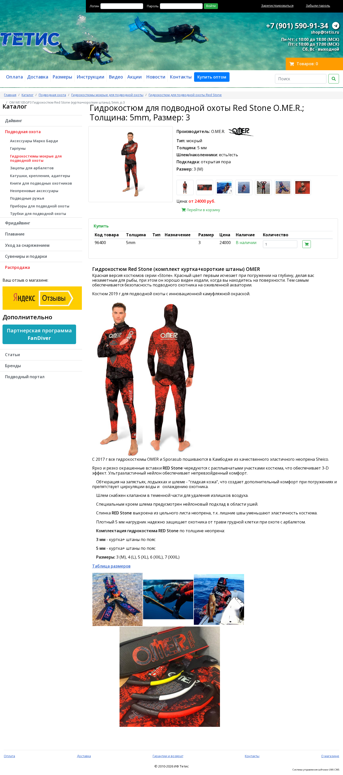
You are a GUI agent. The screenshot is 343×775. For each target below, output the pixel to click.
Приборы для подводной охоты (39, 206)
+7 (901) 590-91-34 (297, 25)
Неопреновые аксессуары (34, 190)
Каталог (27, 95)
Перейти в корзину (203, 209)
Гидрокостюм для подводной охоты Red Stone (185, 95)
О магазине (330, 756)
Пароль (153, 6)
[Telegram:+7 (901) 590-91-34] (335, 25)
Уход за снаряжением (27, 245)
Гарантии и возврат (168, 756)
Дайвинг (13, 120)
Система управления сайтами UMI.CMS (316, 769)
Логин (94, 6)
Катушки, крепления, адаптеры (40, 175)
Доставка (84, 756)
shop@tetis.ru (325, 32)
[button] (212, 77)
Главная (10, 95)
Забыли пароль (318, 5)
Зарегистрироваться (277, 5)
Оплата (9, 756)
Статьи (12, 354)
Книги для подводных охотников (41, 183)
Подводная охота (52, 95)
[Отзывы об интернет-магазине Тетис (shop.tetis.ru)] (42, 297)
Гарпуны (18, 148)
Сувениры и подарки (26, 256)
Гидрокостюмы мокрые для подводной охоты (107, 95)
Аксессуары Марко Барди (34, 140)
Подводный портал (24, 376)
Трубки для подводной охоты (38, 213)
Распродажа (17, 267)
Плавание (15, 234)
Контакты (252, 756)
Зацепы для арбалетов (31, 168)
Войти (211, 6)
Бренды (13, 365)
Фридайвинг (17, 223)
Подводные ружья (27, 198)
